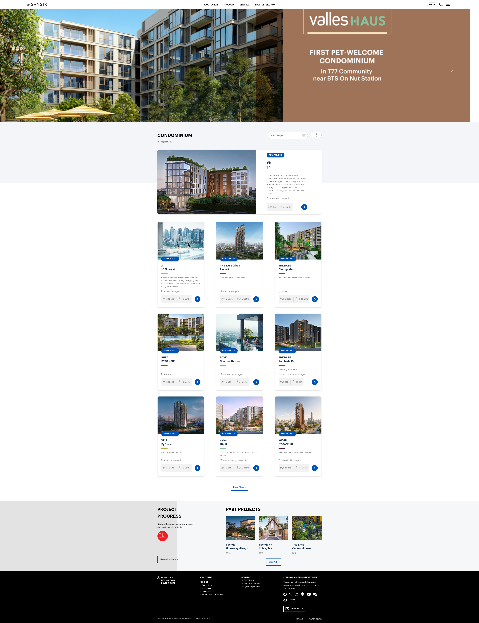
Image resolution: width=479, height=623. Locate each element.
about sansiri (211, 5)
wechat (315, 594)
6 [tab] (252, 103)
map (316, 135)
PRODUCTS (229, 5)
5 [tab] (247, 103)
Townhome (206, 588)
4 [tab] (242, 103)
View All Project (168, 559)
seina (285, 600)
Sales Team (249, 580)
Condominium (208, 591)
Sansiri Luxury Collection (212, 594)
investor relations (265, 5)
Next (452, 69)
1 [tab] (227, 103)
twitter (290, 594)
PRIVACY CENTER (315, 619)
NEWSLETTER (297, 609)
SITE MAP (299, 619)
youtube (309, 594)
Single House (207, 585)
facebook (285, 594)
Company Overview (252, 583)
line (302, 594)
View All (273, 562)
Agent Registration (252, 587)
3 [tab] (237, 103)
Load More (238, 487)
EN (430, 5)
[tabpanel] (239, 65)
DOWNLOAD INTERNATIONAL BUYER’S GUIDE (169, 580)
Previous (26, 69)
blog (292, 600)
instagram (296, 594)
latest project (277, 135)
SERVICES (244, 5)
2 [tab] (232, 103)
